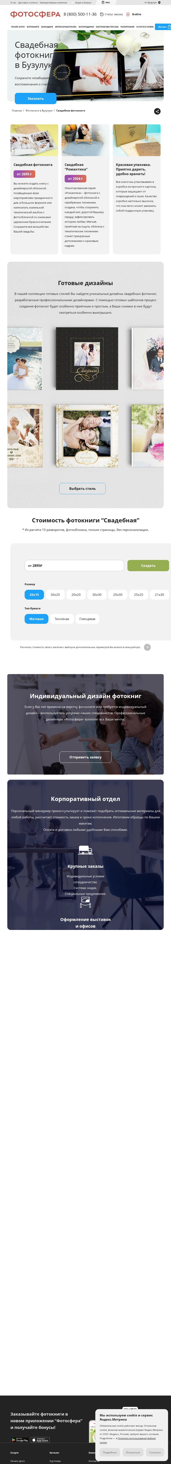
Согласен (155, 1452)
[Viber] (150, 111)
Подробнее (85, 1018)
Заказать (36, 98)
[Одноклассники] (143, 111)
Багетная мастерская (107, 26)
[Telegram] (124, 111)
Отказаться (133, 1452)
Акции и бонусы (83, 2)
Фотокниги (33, 26)
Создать (148, 565)
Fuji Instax (55, 1461)
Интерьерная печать (66, 26)
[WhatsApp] (130, 111)
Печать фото (18, 26)
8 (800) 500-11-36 (80, 14)
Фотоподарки (86, 26)
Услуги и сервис (145, 26)
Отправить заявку (85, 757)
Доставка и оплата (28, 2)
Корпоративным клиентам (53, 2)
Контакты (94, 1461)
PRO (108, 2)
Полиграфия (127, 26)
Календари (47, 26)
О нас (13, 2)
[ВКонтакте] (137, 111)
